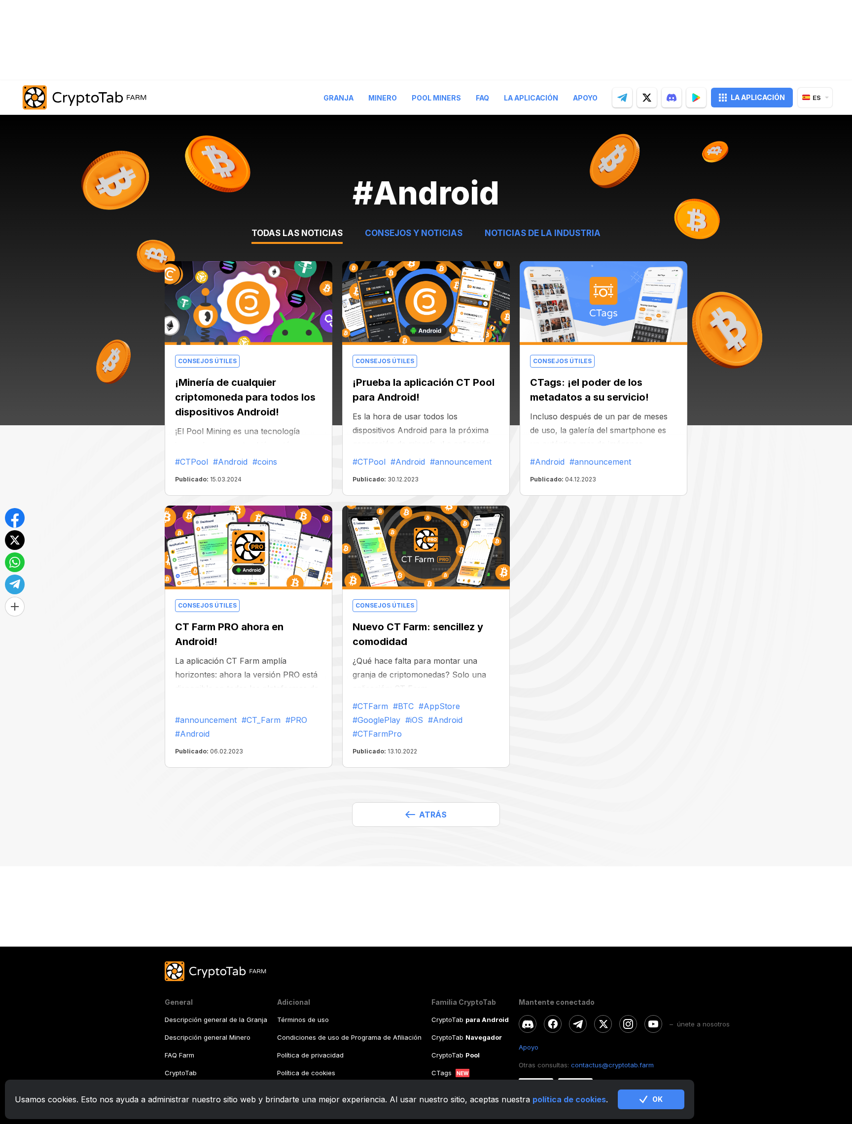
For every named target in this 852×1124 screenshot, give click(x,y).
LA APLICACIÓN (758, 97)
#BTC (403, 706)
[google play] (696, 97)
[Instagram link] (628, 1024)
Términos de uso (303, 1019)
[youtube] (653, 1024)
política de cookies (569, 1099)
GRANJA (338, 98)
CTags (441, 1073)
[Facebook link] (553, 1024)
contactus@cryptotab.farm (612, 1065)
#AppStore (439, 706)
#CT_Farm (261, 720)
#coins (264, 462)
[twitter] (647, 97)
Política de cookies (306, 1073)
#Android (230, 462)
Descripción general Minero (207, 1037)
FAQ (482, 98)
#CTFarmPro (377, 734)
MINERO (382, 98)
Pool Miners (436, 98)
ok (657, 1099)
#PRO (296, 720)
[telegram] (622, 97)
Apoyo (585, 98)
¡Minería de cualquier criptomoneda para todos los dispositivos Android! (245, 397)
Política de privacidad (310, 1055)
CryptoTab (181, 1073)
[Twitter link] (603, 1024)
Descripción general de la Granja (216, 1019)
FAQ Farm (179, 1055)
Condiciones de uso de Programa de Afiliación (349, 1037)
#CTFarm (370, 706)
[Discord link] (527, 1024)
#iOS (414, 720)
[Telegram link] (578, 1024)
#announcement (461, 462)
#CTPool (191, 462)
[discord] (671, 97)
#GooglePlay (376, 720)
